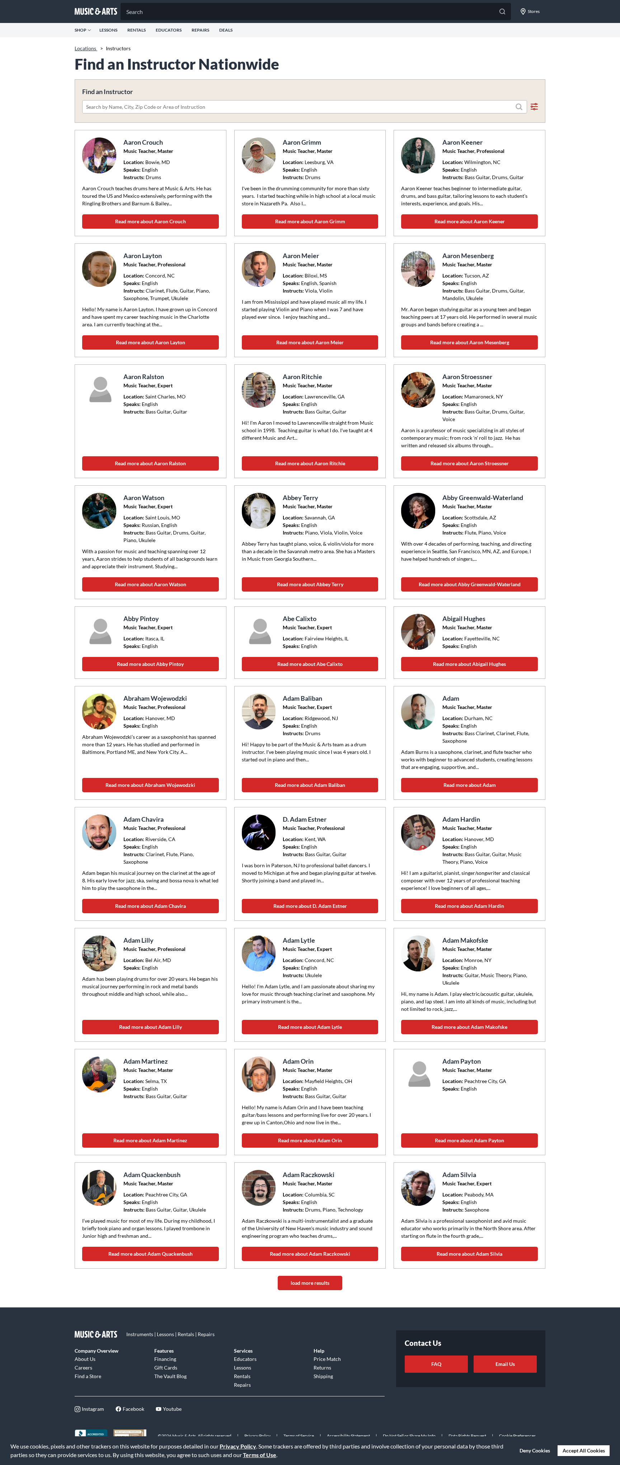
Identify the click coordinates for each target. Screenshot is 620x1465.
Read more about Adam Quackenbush (150, 1254)
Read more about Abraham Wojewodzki (150, 785)
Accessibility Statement (348, 1435)
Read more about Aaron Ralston (150, 463)
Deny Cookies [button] (535, 1450)
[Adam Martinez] (100, 1074)
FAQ (436, 1364)
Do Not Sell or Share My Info (409, 1435)
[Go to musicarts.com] (96, 11)
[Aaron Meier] (260, 269)
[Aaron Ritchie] (260, 390)
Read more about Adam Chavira (150, 906)
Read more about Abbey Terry (310, 584)
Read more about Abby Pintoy (150, 664)
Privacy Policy (238, 1446)
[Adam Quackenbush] (100, 1188)
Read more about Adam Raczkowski (310, 1254)
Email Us (505, 1364)
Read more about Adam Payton (469, 1140)
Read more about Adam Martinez (150, 1140)
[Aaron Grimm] (260, 155)
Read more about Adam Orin (310, 1140)
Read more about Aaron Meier (310, 342)
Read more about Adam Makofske (469, 1027)
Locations (86, 48)
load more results (310, 1283)
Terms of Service (298, 1435)
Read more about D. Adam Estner (310, 906)
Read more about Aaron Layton (150, 342)
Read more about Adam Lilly (150, 1027)
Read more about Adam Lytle (310, 1027)
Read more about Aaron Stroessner (470, 463)
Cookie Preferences (517, 1435)
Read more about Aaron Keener (470, 221)
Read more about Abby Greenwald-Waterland (470, 584)
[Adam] (419, 711)
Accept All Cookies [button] (584, 1450)
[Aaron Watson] (100, 511)
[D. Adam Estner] (260, 832)
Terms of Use (259, 1454)
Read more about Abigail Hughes (469, 664)
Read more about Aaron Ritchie (310, 463)
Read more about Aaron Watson (150, 584)
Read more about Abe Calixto (310, 664)
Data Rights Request (467, 1435)
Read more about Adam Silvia (469, 1254)
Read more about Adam (469, 785)
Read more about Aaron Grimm (310, 221)
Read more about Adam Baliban (310, 785)
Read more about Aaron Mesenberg (469, 342)
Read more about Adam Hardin (469, 906)
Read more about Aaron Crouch (150, 221)
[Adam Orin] (260, 1074)
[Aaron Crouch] (100, 155)
